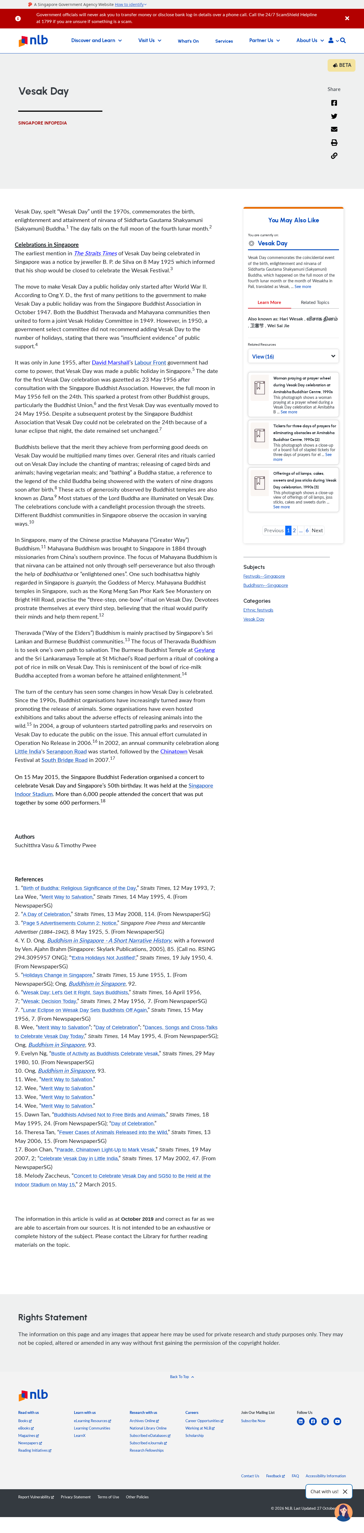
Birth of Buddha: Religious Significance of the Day (79, 888)
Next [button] (317, 530)
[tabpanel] (293, 324)
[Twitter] (334, 120)
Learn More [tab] (269, 302)
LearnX (79, 1435)
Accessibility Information (326, 1475)
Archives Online (143, 1420)
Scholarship (194, 1435)
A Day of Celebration (46, 914)
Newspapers (28, 1442)
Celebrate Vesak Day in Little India (79, 1158)
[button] (333, 41)
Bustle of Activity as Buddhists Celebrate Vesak (104, 1053)
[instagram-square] (327, 1425)
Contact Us (250, 1475)
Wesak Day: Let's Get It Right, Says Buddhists (75, 992)
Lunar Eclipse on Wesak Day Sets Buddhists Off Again (85, 1010)
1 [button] (288, 530)
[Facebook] (334, 106)
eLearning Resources (91, 1420)
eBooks (24, 1428)
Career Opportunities (203, 1420)
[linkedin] (303, 1425)
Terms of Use (108, 1496)
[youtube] (340, 1425)
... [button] (301, 530)
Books (23, 1420)
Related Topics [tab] (315, 302)
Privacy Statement (76, 1496)
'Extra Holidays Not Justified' (103, 958)
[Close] (354, 15)
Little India (28, 751)
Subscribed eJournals (147, 1442)
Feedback (274, 1475)
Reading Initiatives (33, 1450)
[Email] (334, 133)
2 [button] (294, 530)
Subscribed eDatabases (149, 1435)
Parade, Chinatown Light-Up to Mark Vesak (106, 1150)
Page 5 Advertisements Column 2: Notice (69, 923)
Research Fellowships (147, 1450)
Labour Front (150, 362)
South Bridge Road (65, 760)
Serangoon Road (66, 751)
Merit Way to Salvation (67, 897)
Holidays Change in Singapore (57, 975)
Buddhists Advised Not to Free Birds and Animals (109, 1115)
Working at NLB (198, 1428)
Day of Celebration (117, 1027)
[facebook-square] (315, 1425)
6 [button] (307, 530)
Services (224, 41)
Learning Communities (92, 1428)
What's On (188, 41)
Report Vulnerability (34, 1496)
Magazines (27, 1435)
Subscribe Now (253, 1420)
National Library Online (148, 1428)
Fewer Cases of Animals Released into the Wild (113, 1132)
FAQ (295, 1475)
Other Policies (137, 1496)
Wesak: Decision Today (49, 1001)
